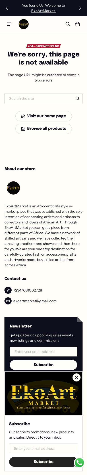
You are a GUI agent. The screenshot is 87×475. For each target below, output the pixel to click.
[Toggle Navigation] (9, 24)
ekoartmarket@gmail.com (35, 301)
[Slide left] (7, 8)
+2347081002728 (27, 290)
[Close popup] (76, 377)
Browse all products (46, 129)
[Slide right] (80, 8)
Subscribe (44, 365)
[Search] (78, 98)
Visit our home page (46, 116)
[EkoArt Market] (23, 24)
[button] (68, 24)
